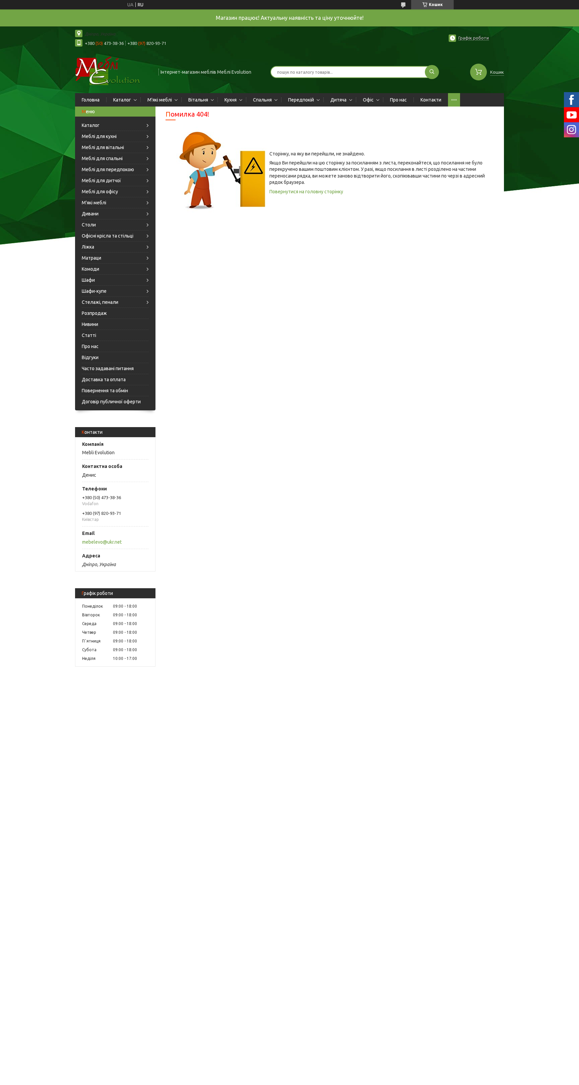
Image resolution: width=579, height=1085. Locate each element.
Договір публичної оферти (111, 401)
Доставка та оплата (104, 379)
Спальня (262, 99)
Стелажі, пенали (100, 302)
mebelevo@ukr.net (102, 542)
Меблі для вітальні (103, 147)
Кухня (230, 99)
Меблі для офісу (100, 191)
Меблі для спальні (102, 158)
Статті (89, 335)
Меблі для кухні (99, 136)
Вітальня (198, 99)
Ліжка (88, 247)
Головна (91, 99)
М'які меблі (159, 99)
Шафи (88, 280)
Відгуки (90, 357)
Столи (89, 224)
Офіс (368, 99)
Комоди (90, 269)
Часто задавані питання (108, 368)
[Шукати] (432, 72)
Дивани (90, 213)
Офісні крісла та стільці (107, 236)
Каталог (122, 99)
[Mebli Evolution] (113, 71)
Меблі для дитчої (101, 180)
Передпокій (301, 99)
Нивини (90, 324)
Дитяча (338, 99)
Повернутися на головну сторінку (306, 191)
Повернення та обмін (105, 390)
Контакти (431, 99)
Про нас (398, 99)
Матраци (91, 258)
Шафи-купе (94, 291)
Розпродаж (94, 313)
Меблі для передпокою (108, 169)
